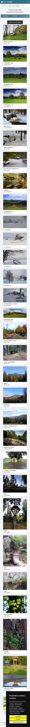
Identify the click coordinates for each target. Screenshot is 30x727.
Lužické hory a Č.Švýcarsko (13, 4)
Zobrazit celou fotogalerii (15, 22)
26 (4, 724)
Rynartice (22, 4)
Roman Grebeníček (8, 320)
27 (5, 724)
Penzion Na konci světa (6, 6)
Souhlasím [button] (18, 716)
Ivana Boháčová (7, 229)
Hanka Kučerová (7, 64)
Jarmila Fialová (7, 690)
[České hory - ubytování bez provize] (7, 1)
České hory (3, 4)
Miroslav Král (7, 43)
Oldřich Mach (7, 653)
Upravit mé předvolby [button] (18, 722)
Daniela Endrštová (8, 127)
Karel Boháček (7, 472)
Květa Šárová (7, 616)
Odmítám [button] (18, 719)
